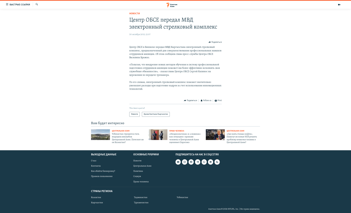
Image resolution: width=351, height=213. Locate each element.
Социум (137, 176)
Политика (138, 171)
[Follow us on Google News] (210, 162)
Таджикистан (140, 197)
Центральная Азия (121, 131)
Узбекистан (182, 197)
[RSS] (217, 162)
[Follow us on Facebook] (191, 162)
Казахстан (96, 197)
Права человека (176, 131)
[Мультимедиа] (339, 5)
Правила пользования (101, 176)
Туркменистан (141, 203)
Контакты (96, 166)
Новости (134, 13)
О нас (93, 161)
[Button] (215, 42)
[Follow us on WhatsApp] (204, 162)
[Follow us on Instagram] (184, 162)
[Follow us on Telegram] (197, 162)
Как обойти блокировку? (103, 171)
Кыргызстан (97, 203)
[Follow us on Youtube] (178, 162)
